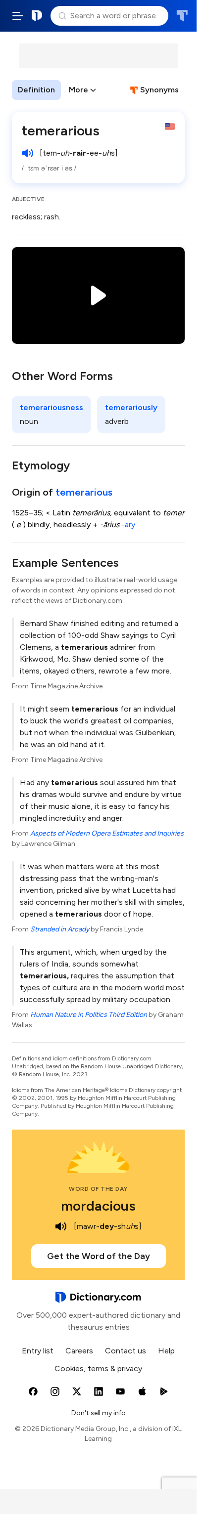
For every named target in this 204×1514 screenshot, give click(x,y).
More (78, 89)
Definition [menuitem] (36, 89)
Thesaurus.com (182, 16)
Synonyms (159, 89)
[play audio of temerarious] (28, 153)
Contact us (125, 1350)
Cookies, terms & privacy (98, 1368)
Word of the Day (98, 1188)
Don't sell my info (98, 1413)
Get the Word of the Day (98, 1256)
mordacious (98, 1205)
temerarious (83, 492)
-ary (128, 524)
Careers (79, 1350)
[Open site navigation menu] (18, 16)
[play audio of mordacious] (61, 1226)
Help (166, 1350)
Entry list (37, 1350)
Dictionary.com (37, 16)
